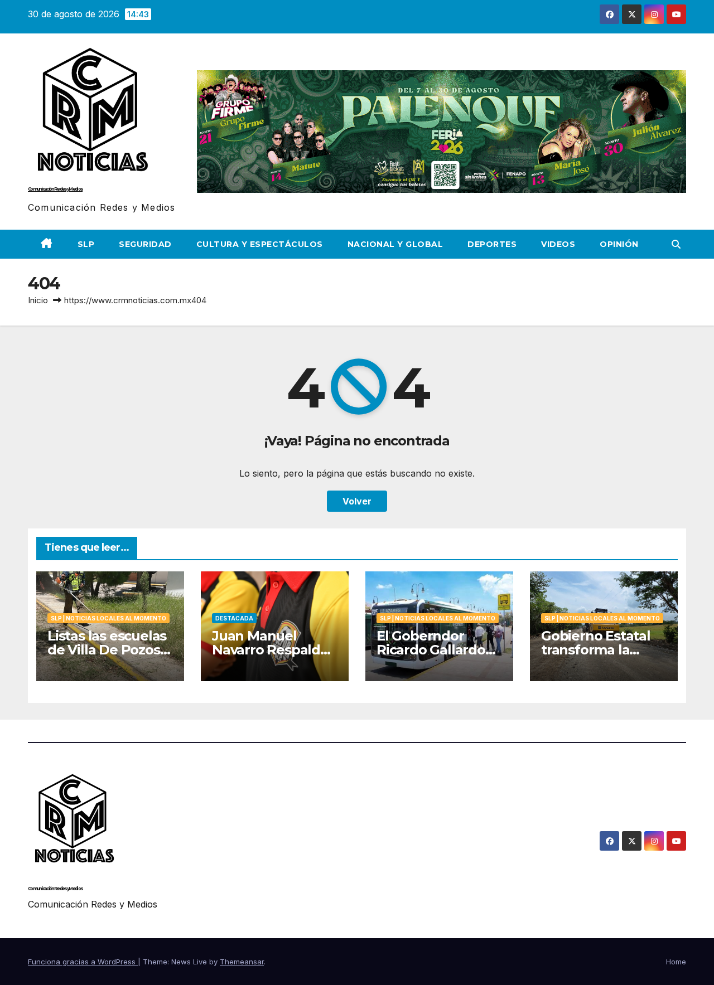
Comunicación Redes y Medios (55, 189)
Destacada (234, 618)
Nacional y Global (395, 244)
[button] (676, 244)
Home (676, 961)
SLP (86, 244)
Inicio (38, 300)
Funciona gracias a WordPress (83, 961)
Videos (558, 244)
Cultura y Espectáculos (259, 244)
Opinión (619, 244)
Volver (357, 501)
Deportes (492, 244)
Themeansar (242, 961)
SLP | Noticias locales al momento (108, 618)
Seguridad (145, 244)
